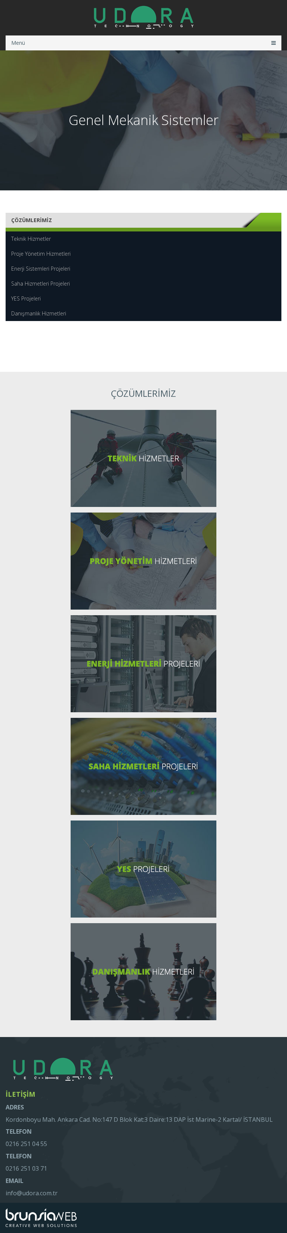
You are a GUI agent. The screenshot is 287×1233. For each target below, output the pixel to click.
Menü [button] (18, 42)
